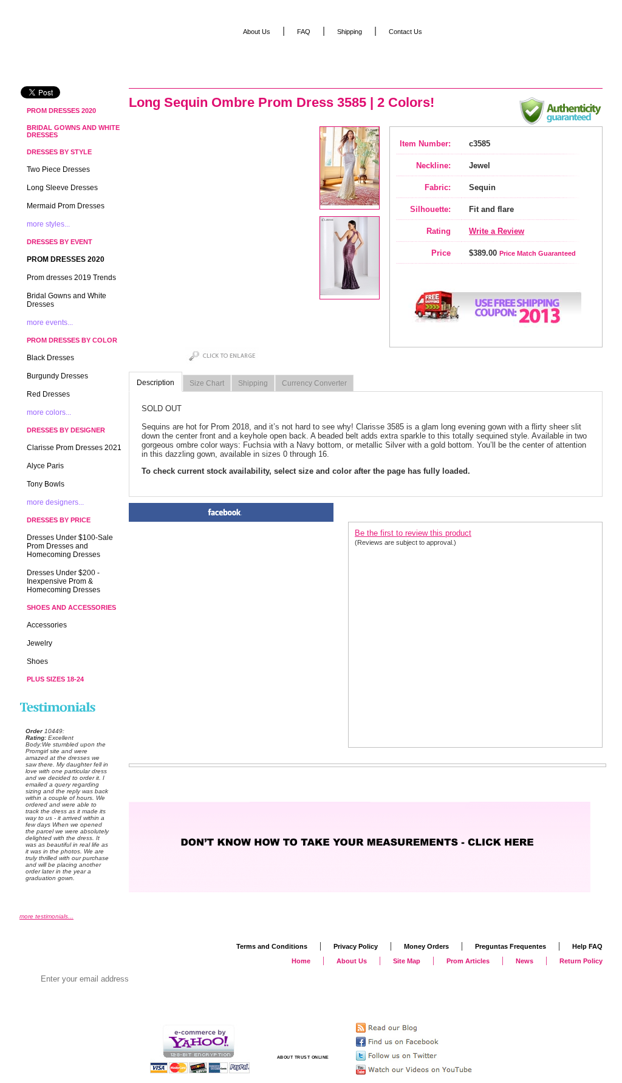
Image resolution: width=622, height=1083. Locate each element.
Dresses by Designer (66, 430)
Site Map (406, 961)
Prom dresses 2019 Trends (71, 277)
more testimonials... (46, 916)
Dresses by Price (59, 520)
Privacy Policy (355, 946)
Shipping (253, 383)
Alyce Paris (45, 466)
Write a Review (496, 231)
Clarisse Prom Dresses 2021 (74, 447)
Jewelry (39, 643)
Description (155, 382)
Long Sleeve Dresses (62, 187)
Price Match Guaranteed (537, 253)
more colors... (49, 412)
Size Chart (207, 383)
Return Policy (581, 961)
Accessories (47, 625)
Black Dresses (50, 358)
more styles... (48, 224)
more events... (50, 322)
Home (301, 961)
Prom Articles (468, 961)
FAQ (303, 31)
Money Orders (426, 946)
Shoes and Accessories (71, 607)
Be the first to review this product (413, 533)
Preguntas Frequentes (510, 946)
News (524, 961)
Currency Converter (314, 383)
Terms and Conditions (271, 946)
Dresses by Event (59, 241)
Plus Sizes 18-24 (55, 679)
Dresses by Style (59, 151)
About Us (256, 31)
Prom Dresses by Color (72, 340)
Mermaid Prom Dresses (65, 206)
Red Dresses (48, 394)
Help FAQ (587, 946)
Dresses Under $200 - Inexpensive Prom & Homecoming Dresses (63, 581)
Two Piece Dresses (58, 169)
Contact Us (405, 31)
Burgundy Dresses (57, 376)
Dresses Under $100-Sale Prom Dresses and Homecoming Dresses (70, 546)
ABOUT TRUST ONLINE (303, 1057)
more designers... (55, 502)
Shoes (37, 661)
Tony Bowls (45, 484)
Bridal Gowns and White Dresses (73, 131)
